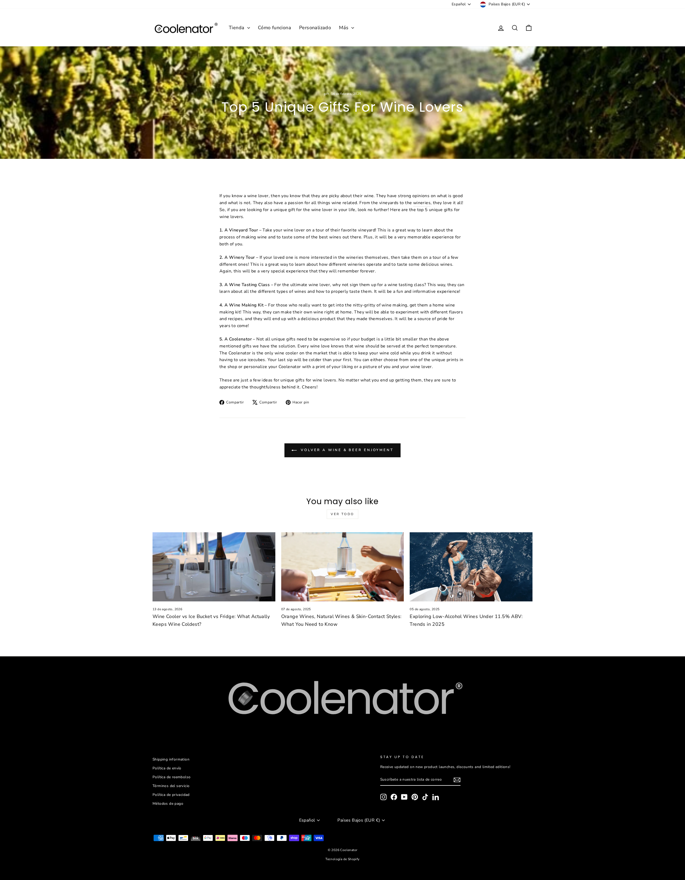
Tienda (237, 27)
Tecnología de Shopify (342, 859)
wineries (422, 203)
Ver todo (342, 514)
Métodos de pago (168, 803)
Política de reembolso (172, 777)
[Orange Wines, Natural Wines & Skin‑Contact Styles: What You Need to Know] (342, 566)
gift (326, 94)
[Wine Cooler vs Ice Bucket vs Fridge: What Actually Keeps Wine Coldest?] (214, 566)
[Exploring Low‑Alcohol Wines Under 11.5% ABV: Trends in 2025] (471, 566)
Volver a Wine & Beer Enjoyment (346, 450)
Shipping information (171, 759)
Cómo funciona (274, 27)
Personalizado (315, 27)
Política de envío (167, 768)
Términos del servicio (171, 785)
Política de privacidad (171, 794)
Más (344, 27)
